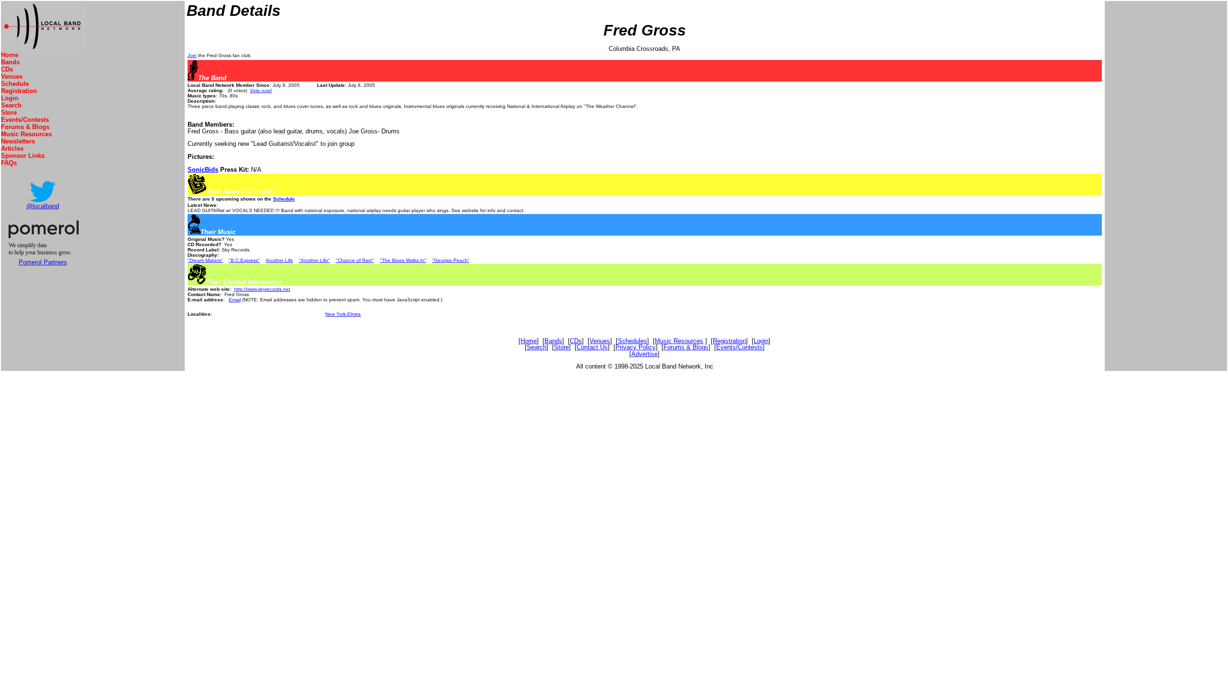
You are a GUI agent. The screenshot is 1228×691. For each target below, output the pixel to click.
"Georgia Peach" (451, 260)
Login (9, 98)
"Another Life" (314, 260)
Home (9, 55)
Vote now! (261, 90)
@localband (42, 206)
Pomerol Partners (43, 262)
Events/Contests (25, 119)
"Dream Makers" (205, 260)
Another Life (279, 260)
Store (9, 112)
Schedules (632, 341)
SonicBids (203, 169)
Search (11, 105)
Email (235, 299)
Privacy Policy (635, 347)
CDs (7, 69)
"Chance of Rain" (355, 260)
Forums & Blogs (25, 127)
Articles (12, 148)
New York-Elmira (343, 314)
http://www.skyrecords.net (262, 289)
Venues (12, 76)
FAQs (9, 163)
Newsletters (18, 141)
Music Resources (26, 134)
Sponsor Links (23, 155)
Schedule (15, 83)
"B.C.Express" (244, 260)
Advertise (644, 353)
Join (192, 55)
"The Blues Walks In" (403, 260)
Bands (10, 62)
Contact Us (592, 347)
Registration (19, 91)
